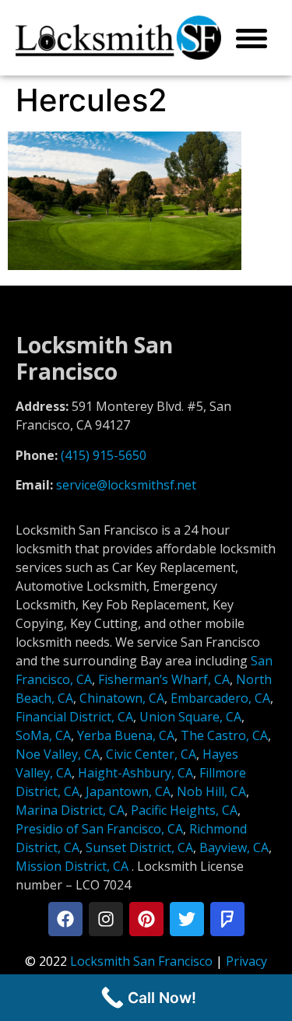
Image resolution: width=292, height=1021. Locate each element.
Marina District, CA (70, 810)
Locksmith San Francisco (141, 961)
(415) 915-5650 (103, 455)
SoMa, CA (43, 735)
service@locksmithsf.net (126, 484)
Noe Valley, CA (58, 754)
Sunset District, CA (139, 847)
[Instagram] (106, 919)
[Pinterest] (146, 919)
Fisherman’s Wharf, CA (164, 679)
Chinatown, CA (121, 698)
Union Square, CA (190, 716)
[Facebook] (65, 919)
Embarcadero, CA (220, 698)
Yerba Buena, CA (125, 735)
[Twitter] (187, 919)
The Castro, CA (224, 735)
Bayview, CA (234, 847)
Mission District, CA (72, 866)
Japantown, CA (128, 791)
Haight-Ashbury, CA (135, 772)
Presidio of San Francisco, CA (99, 828)
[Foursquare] (227, 919)
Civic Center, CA (151, 754)
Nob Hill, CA (211, 791)
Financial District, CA (74, 716)
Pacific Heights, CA (184, 810)
